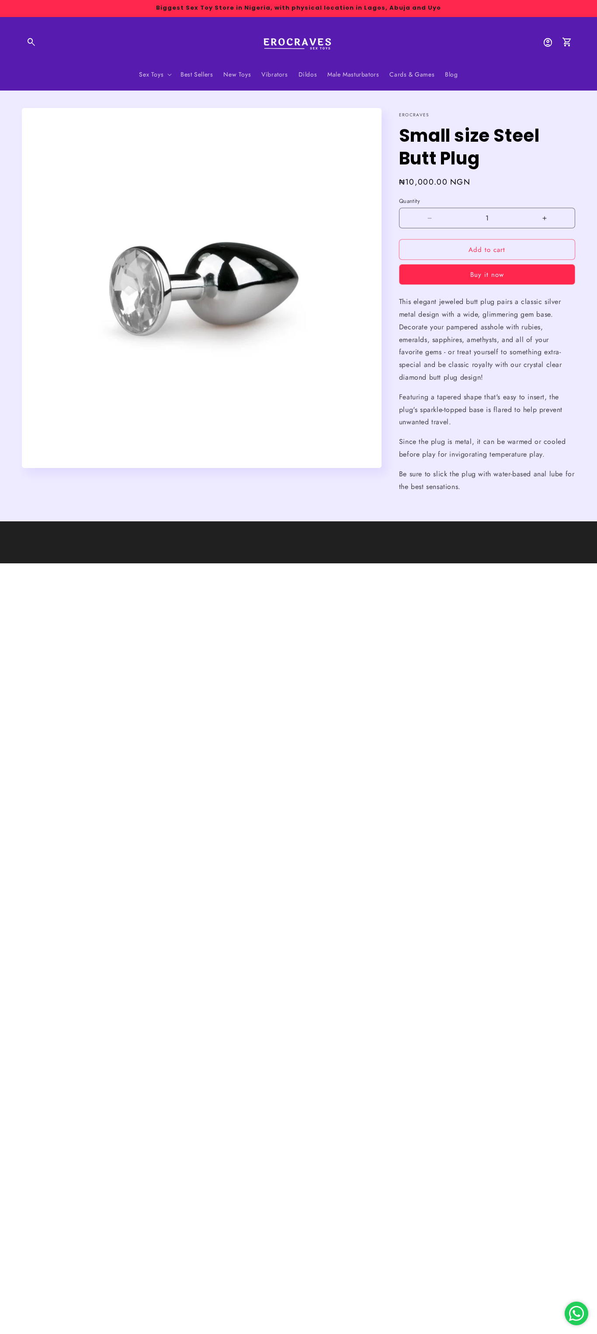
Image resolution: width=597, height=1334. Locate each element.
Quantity (409, 201)
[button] (31, 42)
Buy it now (487, 274)
